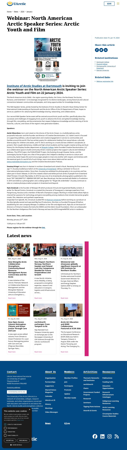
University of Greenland (47, 169)
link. (43, 227)
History (48, 404)
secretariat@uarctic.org (16, 392)
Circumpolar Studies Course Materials (110, 415)
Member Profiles (70, 378)
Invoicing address (13, 387)
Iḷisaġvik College (48, 147)
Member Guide (70, 398)
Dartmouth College (103, 62)
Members (69, 372)
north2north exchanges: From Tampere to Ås (42, 324)
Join (65, 382)
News (16, 11)
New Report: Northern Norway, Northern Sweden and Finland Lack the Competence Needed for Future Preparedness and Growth (45, 268)
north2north (88, 384)
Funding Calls (107, 382)
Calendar (48, 396)
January (29, 11)
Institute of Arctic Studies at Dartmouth (34, 86)
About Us (50, 372)
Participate (68, 386)
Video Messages (51, 412)
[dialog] (17, 427)
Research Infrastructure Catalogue (108, 394)
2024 (22, 11)
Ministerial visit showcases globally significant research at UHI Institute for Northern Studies (71, 266)
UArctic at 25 (50, 400)
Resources (108, 372)
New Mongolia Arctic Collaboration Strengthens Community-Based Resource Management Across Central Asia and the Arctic (17, 269)
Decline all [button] (23, 440)
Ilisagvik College (102, 64)
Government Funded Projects (91, 393)
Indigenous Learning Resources (110, 402)
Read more (11, 298)
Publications (107, 378)
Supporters (49, 386)
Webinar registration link (105, 81)
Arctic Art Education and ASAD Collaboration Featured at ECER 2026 (71, 325)
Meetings (49, 408)
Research (87, 399)
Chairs (85, 388)
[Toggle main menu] (118, 4)
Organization (50, 378)
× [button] (29, 409)
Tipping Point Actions (91, 406)
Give (109, 3)
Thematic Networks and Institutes (91, 379)
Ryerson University (54, 200)
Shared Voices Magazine (50, 391)
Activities (90, 372)
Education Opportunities (108, 387)
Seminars (87, 402)
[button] (17, 445)
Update (67, 394)
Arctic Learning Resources (108, 408)
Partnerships (50, 382)
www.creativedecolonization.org (19, 162)
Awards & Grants (90, 410)
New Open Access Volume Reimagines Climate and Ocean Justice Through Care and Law (17, 326)
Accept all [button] (10, 440)
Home (9, 11)
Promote (67, 390)
